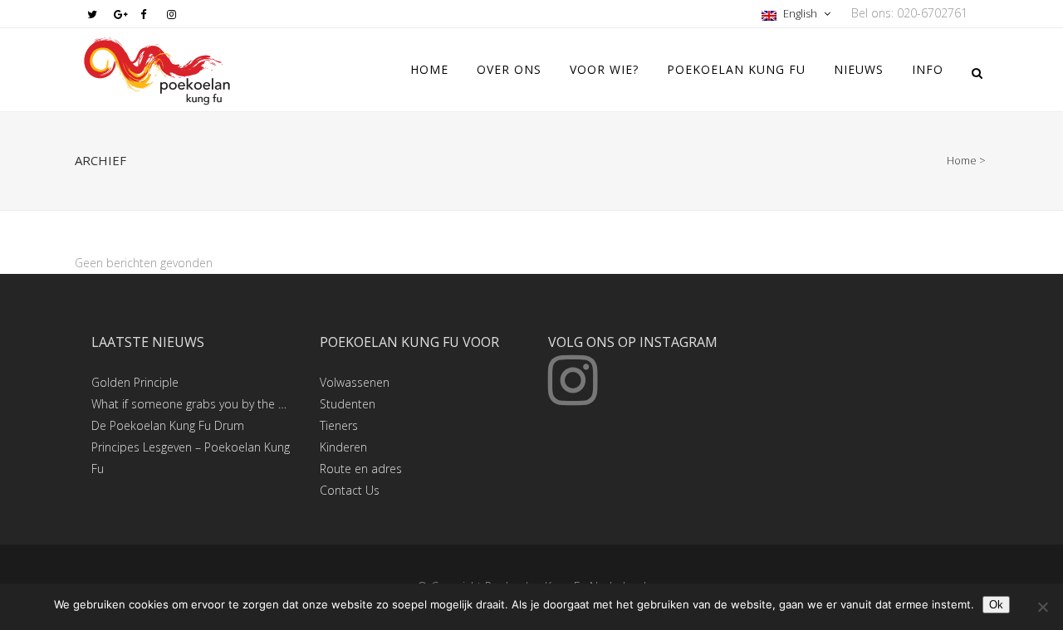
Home (962, 160)
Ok (996, 604)
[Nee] (1042, 606)
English (800, 13)
